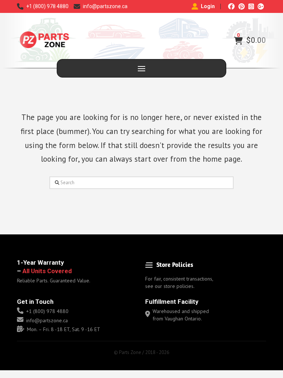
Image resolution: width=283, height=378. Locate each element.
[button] (238, 40)
